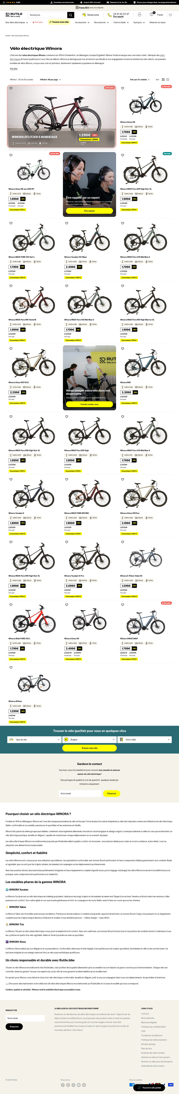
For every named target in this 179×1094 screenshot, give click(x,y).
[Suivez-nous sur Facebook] (63, 1085)
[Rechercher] (70, 15)
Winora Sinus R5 (71, 638)
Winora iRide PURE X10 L (19, 638)
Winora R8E (125, 382)
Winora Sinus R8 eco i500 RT (21, 189)
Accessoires (80, 22)
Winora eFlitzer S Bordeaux (34, 137)
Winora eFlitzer (15, 701)
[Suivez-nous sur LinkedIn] (84, 1085)
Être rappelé (118, 16)
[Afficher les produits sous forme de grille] (163, 79)
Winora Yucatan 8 (16, 513)
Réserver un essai (157, 22)
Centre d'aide (120, 22)
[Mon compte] (140, 15)
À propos (138, 22)
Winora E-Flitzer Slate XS (131, 576)
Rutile (8, 36)
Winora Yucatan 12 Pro (74, 576)
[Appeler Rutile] (109, 15)
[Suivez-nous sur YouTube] (79, 1085)
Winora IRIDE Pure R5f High (76, 450)
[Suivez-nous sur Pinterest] (73, 1085)
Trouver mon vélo (89, 748)
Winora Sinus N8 (127, 122)
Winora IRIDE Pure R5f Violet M (22, 319)
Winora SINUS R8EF (129, 638)
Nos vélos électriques (15, 22)
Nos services (100, 22)
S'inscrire (111, 793)
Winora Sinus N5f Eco (129, 513)
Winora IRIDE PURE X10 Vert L (22, 257)
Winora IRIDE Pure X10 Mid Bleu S (135, 257)
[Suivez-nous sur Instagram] (68, 1085)
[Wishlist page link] (170, 15)
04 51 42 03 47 (121, 14)
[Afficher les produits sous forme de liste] (168, 79)
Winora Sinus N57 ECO (19, 382)
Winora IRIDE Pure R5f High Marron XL (137, 319)
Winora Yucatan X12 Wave (75, 257)
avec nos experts (91, 7)
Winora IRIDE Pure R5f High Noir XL (136, 189)
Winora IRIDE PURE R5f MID (76, 513)
